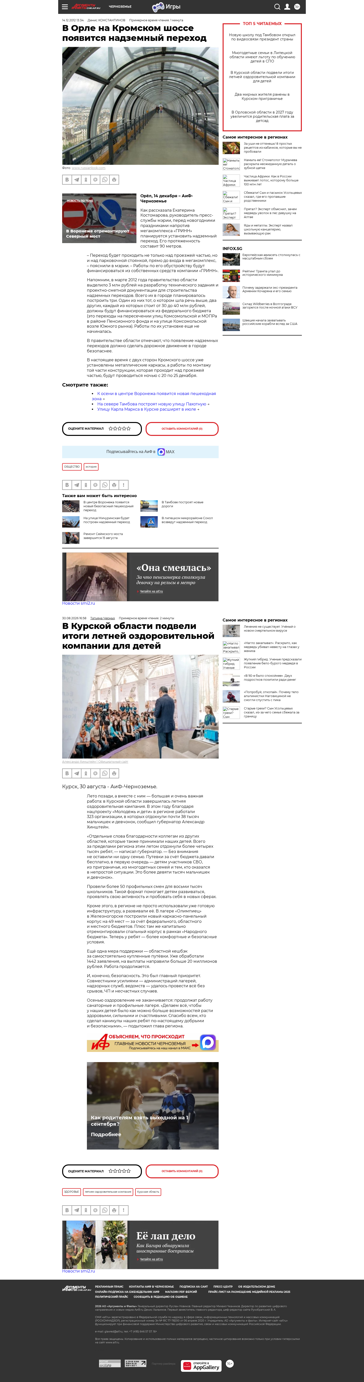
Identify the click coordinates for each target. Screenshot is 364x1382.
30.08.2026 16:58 (74, 618)
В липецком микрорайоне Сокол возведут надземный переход (187, 520)
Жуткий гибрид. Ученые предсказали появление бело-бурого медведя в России (273, 663)
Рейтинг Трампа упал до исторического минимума (262, 273)
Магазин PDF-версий (181, 1292)
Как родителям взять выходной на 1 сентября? (139, 1121)
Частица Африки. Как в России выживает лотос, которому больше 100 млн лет (271, 180)
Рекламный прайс (109, 1286)
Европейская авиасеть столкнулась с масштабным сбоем (271, 256)
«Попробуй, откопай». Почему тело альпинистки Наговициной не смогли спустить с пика (271, 696)
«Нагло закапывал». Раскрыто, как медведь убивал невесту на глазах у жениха (271, 647)
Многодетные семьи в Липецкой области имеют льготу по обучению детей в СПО (262, 57)
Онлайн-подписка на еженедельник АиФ (127, 1292)
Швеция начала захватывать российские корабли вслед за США (269, 322)
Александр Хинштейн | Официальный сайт (95, 761)
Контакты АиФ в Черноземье (151, 1286)
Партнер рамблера (163, 1363)
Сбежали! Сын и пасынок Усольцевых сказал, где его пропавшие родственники (273, 196)
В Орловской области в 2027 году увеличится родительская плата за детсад (262, 116)
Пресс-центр (223, 1286)
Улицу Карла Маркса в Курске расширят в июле (146, 409)
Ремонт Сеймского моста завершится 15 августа (103, 536)
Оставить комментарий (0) (182, 428)
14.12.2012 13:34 (73, 20)
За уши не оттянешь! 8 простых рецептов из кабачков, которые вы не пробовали (273, 147)
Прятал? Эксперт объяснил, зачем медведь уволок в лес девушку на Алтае (270, 213)
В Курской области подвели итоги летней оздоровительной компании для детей (262, 77)
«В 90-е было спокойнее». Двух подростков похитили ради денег (270, 677)
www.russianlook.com (88, 168)
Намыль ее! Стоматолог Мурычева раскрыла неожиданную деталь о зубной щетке (270, 164)
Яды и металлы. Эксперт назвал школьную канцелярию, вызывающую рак (268, 229)
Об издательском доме (256, 1286)
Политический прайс (111, 1296)
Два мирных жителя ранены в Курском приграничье (262, 96)
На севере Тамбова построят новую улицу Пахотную (151, 404)
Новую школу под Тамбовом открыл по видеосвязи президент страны (262, 37)
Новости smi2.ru (78, 603)
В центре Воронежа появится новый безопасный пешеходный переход (108, 506)
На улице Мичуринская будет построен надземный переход (106, 520)
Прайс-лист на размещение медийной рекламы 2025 (249, 1292)
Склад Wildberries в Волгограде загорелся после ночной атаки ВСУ (269, 305)
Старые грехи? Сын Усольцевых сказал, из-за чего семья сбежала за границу (271, 712)
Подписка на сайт (194, 1286)
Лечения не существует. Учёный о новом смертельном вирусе (270, 628)
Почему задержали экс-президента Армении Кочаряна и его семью (269, 289)
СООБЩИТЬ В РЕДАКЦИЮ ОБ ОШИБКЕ (161, 1296)
